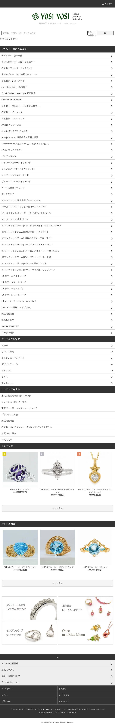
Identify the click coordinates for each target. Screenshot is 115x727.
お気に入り (6, 439)
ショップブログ (60, 712)
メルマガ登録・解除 (45, 712)
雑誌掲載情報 (7, 421)
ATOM (74, 712)
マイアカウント (7, 689)
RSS (69, 712)
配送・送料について (48, 709)
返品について (61, 709)
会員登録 (62, 689)
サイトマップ (64, 701)
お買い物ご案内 (8, 433)
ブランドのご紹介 (9, 414)
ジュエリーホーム (17, 709)
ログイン (4, 695)
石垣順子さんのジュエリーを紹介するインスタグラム (26, 427)
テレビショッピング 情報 (14, 402)
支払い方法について (32, 709)
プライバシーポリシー (96, 709)
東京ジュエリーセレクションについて (19, 408)
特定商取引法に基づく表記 (77, 709)
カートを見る (64, 695)
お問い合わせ (6, 701)
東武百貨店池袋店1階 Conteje (16, 395)
